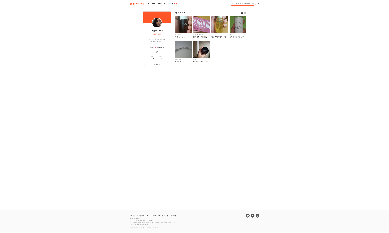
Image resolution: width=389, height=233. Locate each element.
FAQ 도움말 (161, 216)
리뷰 (154, 3)
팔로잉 (160, 56)
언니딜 (172, 3)
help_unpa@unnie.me (143, 224)
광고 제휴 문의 (171, 216)
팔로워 (153, 56)
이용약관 (132, 216)
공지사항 (153, 216)
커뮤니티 (161, 3)
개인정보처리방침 (142, 216)
